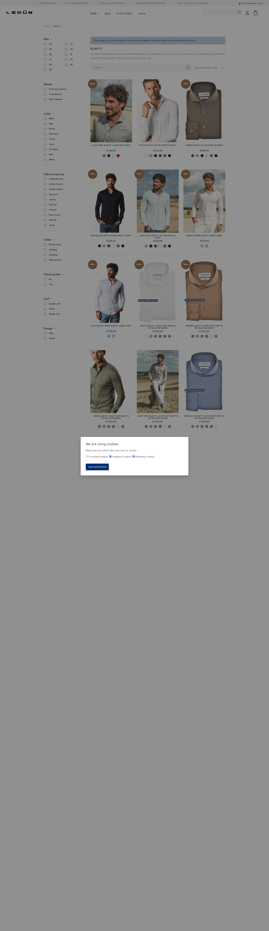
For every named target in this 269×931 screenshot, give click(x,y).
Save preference (97, 467)
